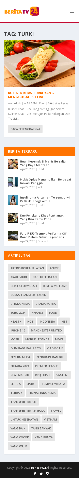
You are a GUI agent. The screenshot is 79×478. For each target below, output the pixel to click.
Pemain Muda (21, 357)
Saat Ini (62, 375)
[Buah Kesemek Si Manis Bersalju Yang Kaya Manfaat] (13, 164)
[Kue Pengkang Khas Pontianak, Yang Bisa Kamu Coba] (13, 218)
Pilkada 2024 (20, 366)
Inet (40, 187)
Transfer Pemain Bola (28, 410)
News (59, 339)
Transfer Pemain (23, 402)
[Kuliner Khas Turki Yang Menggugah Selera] (39, 63)
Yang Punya (44, 437)
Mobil (15, 339)
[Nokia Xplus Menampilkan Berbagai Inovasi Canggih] (13, 182)
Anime (54, 268)
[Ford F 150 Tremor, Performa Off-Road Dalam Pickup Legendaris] (13, 236)
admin (17, 103)
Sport (31, 384)
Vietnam (50, 419)
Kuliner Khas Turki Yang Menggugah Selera (31, 95)
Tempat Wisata (53, 384)
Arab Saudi (19, 277)
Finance (37, 312)
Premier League (46, 366)
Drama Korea (45, 304)
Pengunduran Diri (50, 357)
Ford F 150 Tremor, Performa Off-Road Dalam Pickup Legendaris (43, 235)
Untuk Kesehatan (24, 419)
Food (42, 103)
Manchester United (46, 330)
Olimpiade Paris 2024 (26, 348)
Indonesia (47, 321)
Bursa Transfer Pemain (28, 295)
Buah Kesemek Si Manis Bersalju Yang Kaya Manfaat (43, 163)
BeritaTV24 (38, 468)
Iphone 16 (18, 330)
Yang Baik (18, 428)
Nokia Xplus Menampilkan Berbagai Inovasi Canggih (45, 181)
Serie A (16, 384)
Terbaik (16, 393)
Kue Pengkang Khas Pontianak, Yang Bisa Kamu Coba (42, 217)
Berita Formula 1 (24, 286)
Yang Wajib (19, 446)
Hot (30, 321)
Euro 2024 (18, 312)
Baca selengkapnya (25, 129)
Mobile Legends (37, 339)
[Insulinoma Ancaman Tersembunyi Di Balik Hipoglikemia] (13, 200)
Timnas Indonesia (42, 393)
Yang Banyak (41, 428)
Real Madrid (20, 375)
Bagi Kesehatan (45, 277)
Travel (55, 410)
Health (41, 205)
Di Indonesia (20, 304)
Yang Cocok (20, 437)
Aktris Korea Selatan (27, 268)
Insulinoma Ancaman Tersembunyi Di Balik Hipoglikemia (45, 199)
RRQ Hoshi (42, 375)
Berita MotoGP (54, 286)
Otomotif (43, 241)
